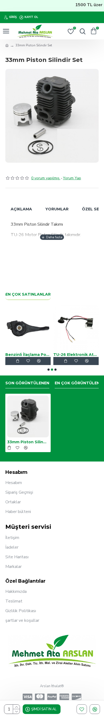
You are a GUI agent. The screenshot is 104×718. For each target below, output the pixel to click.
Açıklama (21, 209)
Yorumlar (57, 209)
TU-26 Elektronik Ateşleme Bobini (39, 354)
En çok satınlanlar (28, 294)
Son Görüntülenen (27, 383)
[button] (48, 370)
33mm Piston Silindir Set (28, 442)
